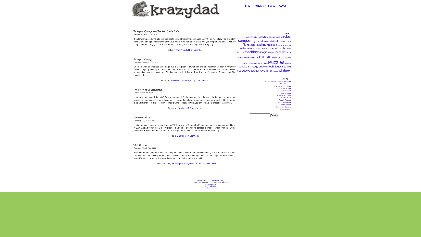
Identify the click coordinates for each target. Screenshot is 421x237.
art (252, 37)
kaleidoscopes (267, 48)
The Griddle (286, 109)
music (265, 56)
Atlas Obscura (285, 84)
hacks (265, 44)
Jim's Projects (182, 50)
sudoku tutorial (250, 70)
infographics (284, 45)
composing (246, 41)
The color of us (142, 117)
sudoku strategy (248, 66)
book (271, 37)
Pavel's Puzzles (285, 100)
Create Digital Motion (283, 88)
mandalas (280, 52)
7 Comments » (194, 108)
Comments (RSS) (217, 181)
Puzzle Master (285, 104)
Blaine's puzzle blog (283, 86)
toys (262, 70)
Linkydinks (181, 108)
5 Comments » (209, 164)
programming (261, 63)
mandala (271, 52)
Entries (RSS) (202, 181)
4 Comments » (201, 80)
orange (282, 57)
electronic (280, 41)
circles (286, 36)
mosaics (251, 57)
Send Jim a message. (210, 188)
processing (249, 63)
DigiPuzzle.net (285, 91)
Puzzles (259, 5)
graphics (255, 44)
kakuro (257, 48)
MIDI (289, 52)
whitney (285, 70)
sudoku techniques (270, 66)
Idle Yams (165, 164)
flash (288, 41)
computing (261, 41)
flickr (246, 44)
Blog (247, 5)
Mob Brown (140, 145)
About (282, 5)
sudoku (288, 63)
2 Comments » (195, 50)
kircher (279, 48)
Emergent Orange (143, 59)
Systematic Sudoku (283, 107)
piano (288, 58)
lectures (287, 48)
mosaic (241, 58)
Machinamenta (285, 93)
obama (274, 58)
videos (275, 71)
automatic (261, 36)
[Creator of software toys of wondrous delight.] (175, 19)
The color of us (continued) (148, 89)
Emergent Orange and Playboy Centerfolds (156, 31)
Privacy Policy (210, 184)
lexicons (240, 52)
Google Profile (210, 186)
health (274, 44)
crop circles (271, 41)
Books (271, 5)
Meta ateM (287, 98)
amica (248, 37)
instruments (247, 48)
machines (252, 52)
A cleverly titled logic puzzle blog (278, 81)
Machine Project (285, 95)
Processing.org (285, 102)
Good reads (175, 80)
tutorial (269, 71)
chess (277, 37)
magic (263, 52)
